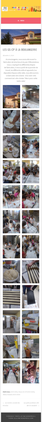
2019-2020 (14, 392)
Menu (22, 21)
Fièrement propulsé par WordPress (20, 416)
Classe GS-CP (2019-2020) (26, 392)
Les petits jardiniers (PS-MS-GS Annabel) (31, 404)
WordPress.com (27, 418)
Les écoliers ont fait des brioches (11, 404)
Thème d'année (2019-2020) (11, 394)
